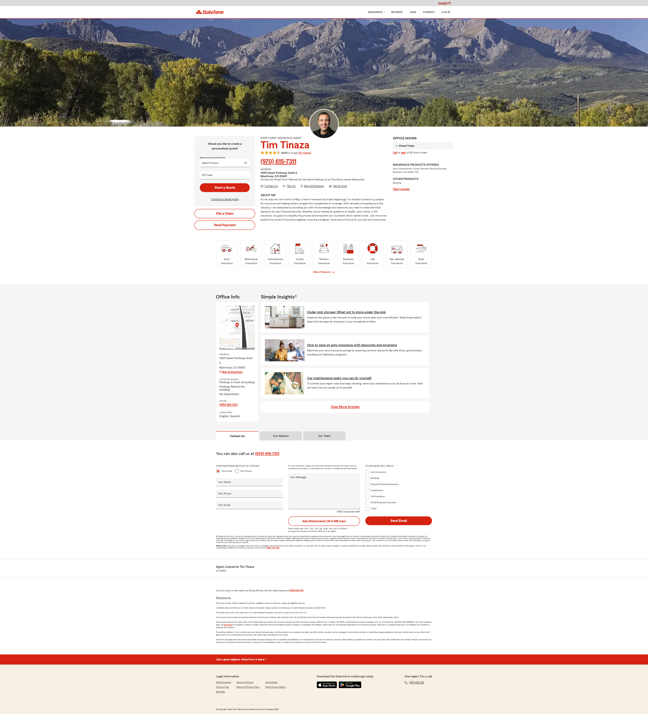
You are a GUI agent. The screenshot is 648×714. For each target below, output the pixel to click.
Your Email (226, 471)
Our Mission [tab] (281, 435)
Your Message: (298, 477)
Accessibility (271, 682)
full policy (228, 625)
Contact (429, 12)
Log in (446, 12)
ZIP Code (207, 175)
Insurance (375, 12)
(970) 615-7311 (278, 162)
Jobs (412, 12)
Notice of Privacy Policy (248, 687)
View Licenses (401, 189)
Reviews (397, 12)
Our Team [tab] (324, 435)
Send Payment (225, 225)
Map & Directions (232, 372)
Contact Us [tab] (237, 436)
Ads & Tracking (223, 682)
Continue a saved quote (225, 199)
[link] (210, 12)
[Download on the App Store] (327, 684)
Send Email (398, 520)
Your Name (224, 482)
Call (395, 152)
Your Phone (246, 471)
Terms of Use (222, 687)
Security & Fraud (244, 682)
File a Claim (225, 213)
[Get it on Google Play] (350, 684)
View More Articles (345, 407)
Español (443, 3)
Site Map (220, 692)
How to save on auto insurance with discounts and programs (352, 345)
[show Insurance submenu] (384, 12)
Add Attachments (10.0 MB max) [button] (324, 521)
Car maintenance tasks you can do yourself (339, 378)
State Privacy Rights (275, 687)
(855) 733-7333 (273, 548)
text (403, 152)
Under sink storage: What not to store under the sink (346, 312)
